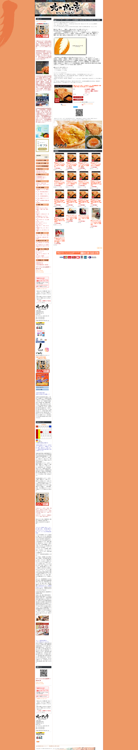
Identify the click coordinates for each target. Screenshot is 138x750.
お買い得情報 (41, 187)
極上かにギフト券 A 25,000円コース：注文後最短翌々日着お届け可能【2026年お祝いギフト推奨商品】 (96, 201)
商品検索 (39, 155)
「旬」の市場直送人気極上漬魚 (43, 201)
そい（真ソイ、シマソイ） (42, 223)
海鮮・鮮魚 (40, 204)
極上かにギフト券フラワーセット (43, 246)
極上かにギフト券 (42, 240)
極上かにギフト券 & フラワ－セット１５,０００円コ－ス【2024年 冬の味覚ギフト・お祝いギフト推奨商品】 (84, 217)
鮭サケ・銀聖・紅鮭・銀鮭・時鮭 (43, 210)
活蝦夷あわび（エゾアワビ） (42, 216)
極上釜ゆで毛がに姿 (41, 171)
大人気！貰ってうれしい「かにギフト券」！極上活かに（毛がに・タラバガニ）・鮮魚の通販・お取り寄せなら (71, 1)
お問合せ (85, 15)
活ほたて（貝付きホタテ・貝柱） (43, 214)
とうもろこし (39, 252)
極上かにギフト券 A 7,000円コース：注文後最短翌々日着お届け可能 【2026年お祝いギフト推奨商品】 (96, 183)
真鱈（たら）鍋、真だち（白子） (43, 230)
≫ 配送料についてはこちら (41, 288)
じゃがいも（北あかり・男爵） (43, 254)
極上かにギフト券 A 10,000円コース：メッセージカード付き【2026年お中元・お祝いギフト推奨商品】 (84, 164)
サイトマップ (92, 15)
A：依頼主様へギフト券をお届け (43, 243)
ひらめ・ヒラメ (40, 224)
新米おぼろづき (40, 263)
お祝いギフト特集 (42, 163)
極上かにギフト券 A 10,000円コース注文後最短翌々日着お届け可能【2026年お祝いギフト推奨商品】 (59, 201)
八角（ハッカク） (40, 221)
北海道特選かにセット (41, 176)
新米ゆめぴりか (40, 262)
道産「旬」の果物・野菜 (43, 249)
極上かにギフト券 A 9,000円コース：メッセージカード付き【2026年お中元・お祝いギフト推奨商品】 (71, 164)
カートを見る (66, 15)
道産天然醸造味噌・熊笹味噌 (42, 264)
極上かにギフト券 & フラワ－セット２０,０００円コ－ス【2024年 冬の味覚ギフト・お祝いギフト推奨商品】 (96, 222)
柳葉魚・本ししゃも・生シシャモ (43, 228)
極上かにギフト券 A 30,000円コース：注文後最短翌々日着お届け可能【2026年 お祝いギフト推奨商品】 (59, 219)
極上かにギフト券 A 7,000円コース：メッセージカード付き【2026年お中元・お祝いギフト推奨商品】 (59, 164)
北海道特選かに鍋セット (41, 177)
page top (100, 247)
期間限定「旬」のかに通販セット (43, 190)
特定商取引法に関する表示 (54, 746)
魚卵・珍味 (40, 233)
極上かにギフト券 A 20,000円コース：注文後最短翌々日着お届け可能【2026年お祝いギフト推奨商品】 (84, 201)
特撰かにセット (41, 174)
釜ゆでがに (40, 169)
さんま (38, 212)
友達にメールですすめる (88, 103)
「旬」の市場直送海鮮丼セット (43, 196)
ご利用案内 (79, 15)
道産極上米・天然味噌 (43, 260)
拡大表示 (64, 105)
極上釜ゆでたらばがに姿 (41, 172)
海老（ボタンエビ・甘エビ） (42, 208)
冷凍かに (38, 202)
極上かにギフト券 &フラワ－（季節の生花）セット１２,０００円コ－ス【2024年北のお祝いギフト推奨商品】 (59, 240)
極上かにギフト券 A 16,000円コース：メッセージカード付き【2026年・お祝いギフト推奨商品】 (96, 164)
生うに (38, 206)
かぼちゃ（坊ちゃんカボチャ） (43, 258)
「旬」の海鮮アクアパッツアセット (43, 199)
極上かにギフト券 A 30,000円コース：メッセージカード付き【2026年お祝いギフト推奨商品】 (84, 182)
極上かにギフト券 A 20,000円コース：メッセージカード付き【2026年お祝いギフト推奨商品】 (59, 182)
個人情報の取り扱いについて (42, 746)
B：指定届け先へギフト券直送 (43, 244)
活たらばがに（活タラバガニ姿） (43, 185)
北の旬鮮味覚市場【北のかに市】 (42, 1)
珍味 (38, 238)
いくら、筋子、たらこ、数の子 (43, 235)
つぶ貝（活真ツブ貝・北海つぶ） (43, 218)
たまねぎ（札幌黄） (41, 255)
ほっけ (38, 211)
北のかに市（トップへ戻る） (58, 18)
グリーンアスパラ (40, 251)
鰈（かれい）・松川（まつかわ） (43, 226)
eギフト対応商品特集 (43, 166)
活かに (39, 181)
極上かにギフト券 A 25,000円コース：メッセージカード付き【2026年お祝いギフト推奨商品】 (71, 182)
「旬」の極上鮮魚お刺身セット (43, 192)
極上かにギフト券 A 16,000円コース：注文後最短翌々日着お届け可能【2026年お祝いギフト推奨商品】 (71, 201)
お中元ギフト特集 (42, 160)
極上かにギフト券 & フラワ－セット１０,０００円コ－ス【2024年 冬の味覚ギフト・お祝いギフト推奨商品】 (71, 217)
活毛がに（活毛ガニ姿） (41, 183)
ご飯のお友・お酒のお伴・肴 (42, 237)
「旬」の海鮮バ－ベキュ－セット (43, 194)
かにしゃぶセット (40, 179)
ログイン (72, 15)
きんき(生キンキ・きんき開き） (43, 220)
